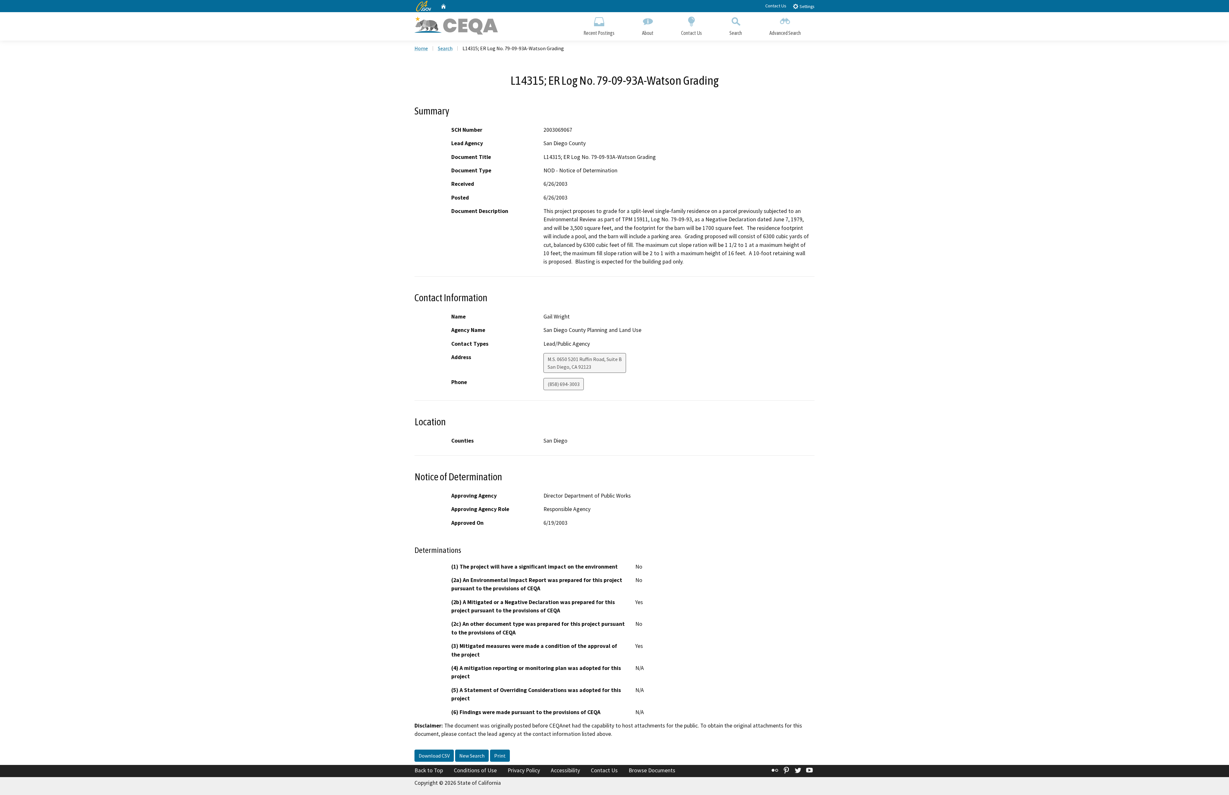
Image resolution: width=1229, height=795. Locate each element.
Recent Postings (598, 33)
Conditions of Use (475, 770)
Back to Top (428, 770)
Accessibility (565, 770)
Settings (806, 6)
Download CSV (434, 755)
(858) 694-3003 (564, 384)
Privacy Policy (524, 770)
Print (500, 755)
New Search (472, 755)
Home (421, 48)
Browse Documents (652, 770)
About (648, 33)
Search (735, 33)
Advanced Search (785, 33)
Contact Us (775, 6)
